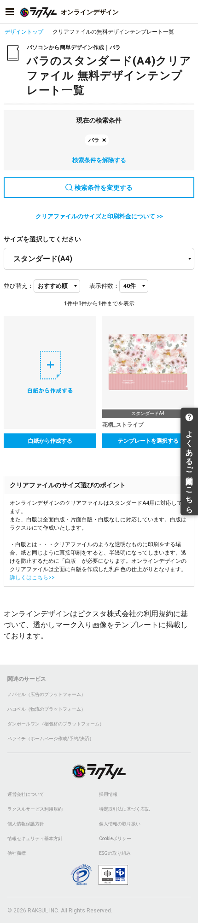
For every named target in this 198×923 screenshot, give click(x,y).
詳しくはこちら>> (32, 577)
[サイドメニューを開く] (9, 12)
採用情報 (108, 794)
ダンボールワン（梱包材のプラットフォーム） (55, 723)
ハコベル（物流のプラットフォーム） (46, 709)
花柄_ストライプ (123, 424)
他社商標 (16, 853)
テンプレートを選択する (148, 441)
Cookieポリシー (115, 838)
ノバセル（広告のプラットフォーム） (46, 694)
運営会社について (25, 794)
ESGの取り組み (115, 853)
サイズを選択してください (42, 239)
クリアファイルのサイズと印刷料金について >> (99, 216)
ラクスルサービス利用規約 (35, 809)
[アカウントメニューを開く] (188, 12)
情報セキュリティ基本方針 (35, 838)
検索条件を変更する (104, 187)
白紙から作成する (50, 441)
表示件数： (104, 285)
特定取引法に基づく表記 (124, 809)
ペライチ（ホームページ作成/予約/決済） (50, 738)
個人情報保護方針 (25, 823)
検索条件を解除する (99, 160)
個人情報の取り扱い (119, 823)
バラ (93, 140)
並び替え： (19, 285)
